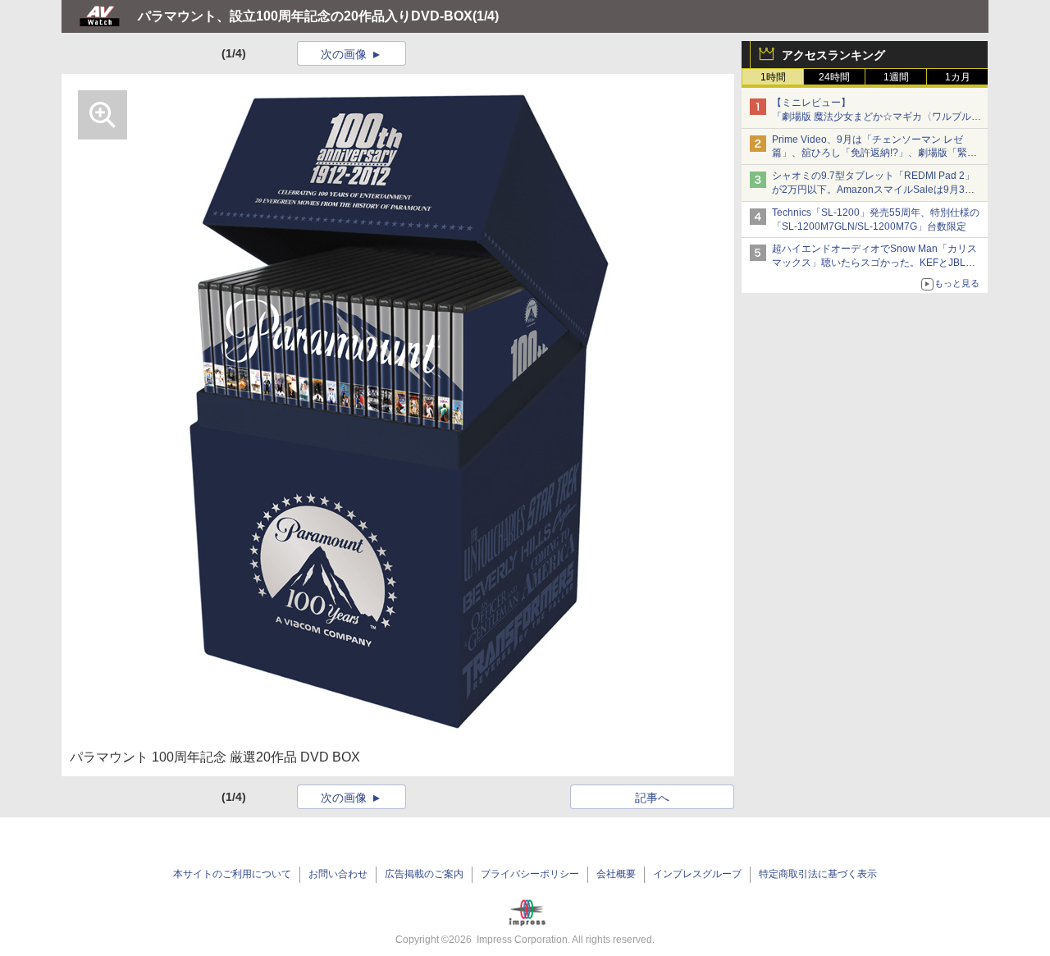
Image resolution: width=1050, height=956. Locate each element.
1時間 (773, 77)
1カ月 (957, 77)
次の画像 (344, 54)
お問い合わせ (338, 874)
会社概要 (616, 874)
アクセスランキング (833, 55)
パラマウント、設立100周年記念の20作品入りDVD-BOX (305, 16)
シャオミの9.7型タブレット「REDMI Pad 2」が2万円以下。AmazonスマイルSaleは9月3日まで (873, 189)
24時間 (834, 77)
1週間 (896, 77)
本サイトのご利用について (232, 874)
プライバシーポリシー (530, 874)
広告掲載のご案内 (424, 874)
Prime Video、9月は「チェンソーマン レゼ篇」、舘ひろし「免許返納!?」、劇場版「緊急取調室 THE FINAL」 (874, 153)
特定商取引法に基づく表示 (818, 874)
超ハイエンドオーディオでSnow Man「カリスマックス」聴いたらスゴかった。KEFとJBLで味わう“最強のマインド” (874, 262)
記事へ (652, 797)
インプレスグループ (697, 874)
